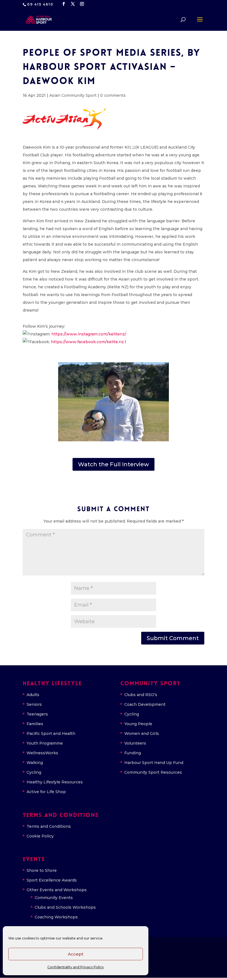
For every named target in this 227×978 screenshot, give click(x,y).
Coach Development (145, 704)
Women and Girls (141, 733)
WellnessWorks (42, 752)
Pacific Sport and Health (51, 733)
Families (35, 723)
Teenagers (37, 714)
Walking (35, 762)
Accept (75, 954)
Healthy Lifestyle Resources (55, 782)
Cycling (34, 772)
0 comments (113, 95)
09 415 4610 (40, 4)
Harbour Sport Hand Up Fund (153, 762)
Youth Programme (45, 743)
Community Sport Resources (153, 772)
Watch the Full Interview (113, 464)
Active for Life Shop (46, 791)
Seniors (34, 704)
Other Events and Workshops (57, 889)
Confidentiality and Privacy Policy (75, 967)
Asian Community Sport (73, 95)
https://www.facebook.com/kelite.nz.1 (88, 341)
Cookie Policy (40, 836)
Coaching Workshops (56, 917)
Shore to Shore (42, 870)
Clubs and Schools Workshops (65, 907)
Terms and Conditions (49, 826)
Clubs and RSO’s (140, 694)
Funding (132, 752)
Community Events (54, 897)
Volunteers (135, 743)
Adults (33, 694)
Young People (138, 723)
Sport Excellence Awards (52, 880)
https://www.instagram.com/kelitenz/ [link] (88, 334)
